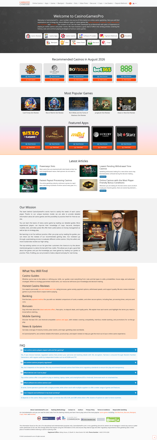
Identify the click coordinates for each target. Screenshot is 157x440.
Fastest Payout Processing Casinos (56, 180)
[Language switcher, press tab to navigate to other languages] (134, 3)
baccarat (54, 24)
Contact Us (71, 410)
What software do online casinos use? (37, 383)
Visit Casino (31, 80)
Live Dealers (109, 3)
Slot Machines (119, 412)
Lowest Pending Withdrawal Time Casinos (115, 167)
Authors (80, 410)
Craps (100, 3)
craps (108, 22)
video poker (115, 22)
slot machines (42, 24)
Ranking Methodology (58, 410)
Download (31, 147)
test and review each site (47, 289)
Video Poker (84, 3)
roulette (103, 22)
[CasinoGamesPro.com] (25, 3)
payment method (38, 299)
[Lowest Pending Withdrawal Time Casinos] (88, 171)
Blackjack (61, 3)
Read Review (32, 76)
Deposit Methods (121, 3)
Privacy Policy (90, 410)
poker (90, 22)
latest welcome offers (47, 310)
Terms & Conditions (103, 410)
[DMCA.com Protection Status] (113, 419)
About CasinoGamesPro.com (39, 410)
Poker (25, 414)
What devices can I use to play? (35, 373)
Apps (47, 3)
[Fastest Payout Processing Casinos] (29, 185)
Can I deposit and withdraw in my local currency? (42, 393)
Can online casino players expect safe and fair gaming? (44, 350)
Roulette (69, 3)
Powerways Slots (47, 166)
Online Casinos (38, 3)
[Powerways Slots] (29, 170)
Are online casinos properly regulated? (38, 363)
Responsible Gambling (120, 410)
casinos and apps (62, 320)
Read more (43, 174)
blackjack (96, 22)
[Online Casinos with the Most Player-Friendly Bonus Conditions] (88, 185)
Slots (76, 3)
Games (53, 3)
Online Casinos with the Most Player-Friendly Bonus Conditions (117, 181)
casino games (104, 412)
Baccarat (93, 3)
